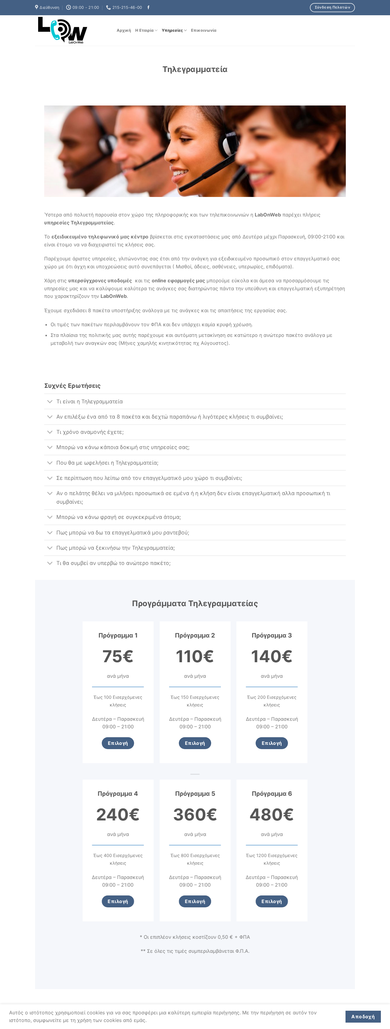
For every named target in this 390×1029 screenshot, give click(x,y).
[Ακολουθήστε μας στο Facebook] (148, 7)
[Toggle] (50, 402)
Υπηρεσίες (172, 30)
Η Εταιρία (144, 30)
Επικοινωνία (203, 30)
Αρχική (124, 30)
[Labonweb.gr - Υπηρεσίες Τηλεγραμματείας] (71, 30)
